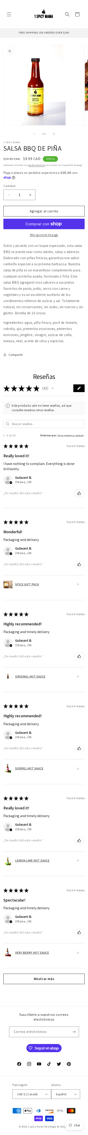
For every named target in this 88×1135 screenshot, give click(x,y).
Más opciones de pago (44, 234)
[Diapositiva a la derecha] (54, 134)
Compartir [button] (16, 355)
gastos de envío (37, 165)
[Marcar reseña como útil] (79, 493)
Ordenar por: (48, 435)
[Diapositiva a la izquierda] (34, 134)
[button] (9, 14)
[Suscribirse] (74, 1032)
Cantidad (9, 186)
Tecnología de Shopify (56, 1126)
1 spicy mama (36, 1126)
